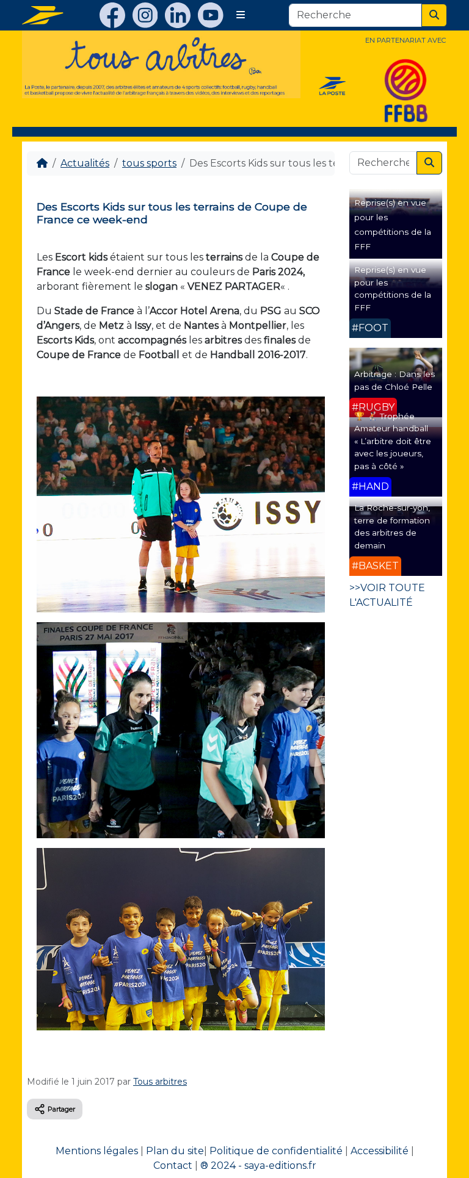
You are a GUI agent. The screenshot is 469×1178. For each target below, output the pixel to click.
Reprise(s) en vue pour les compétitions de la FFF (392, 288)
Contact (172, 1165)
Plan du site (175, 1151)
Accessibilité (380, 1151)
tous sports (149, 163)
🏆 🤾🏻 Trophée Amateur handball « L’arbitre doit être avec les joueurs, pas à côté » (392, 441)
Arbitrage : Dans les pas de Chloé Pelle (394, 380)
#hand (370, 486)
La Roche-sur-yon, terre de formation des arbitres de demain (392, 526)
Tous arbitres (160, 1081)
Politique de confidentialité (276, 1151)
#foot (370, 328)
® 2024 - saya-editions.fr (258, 1165)
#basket (375, 566)
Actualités (84, 163)
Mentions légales (97, 1151)
